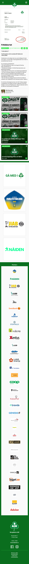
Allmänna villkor (14, 552)
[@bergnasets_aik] (17, 546)
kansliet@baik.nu (14, 542)
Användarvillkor (14, 554)
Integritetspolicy (14, 557)
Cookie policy (14, 555)
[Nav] (3, 2)
